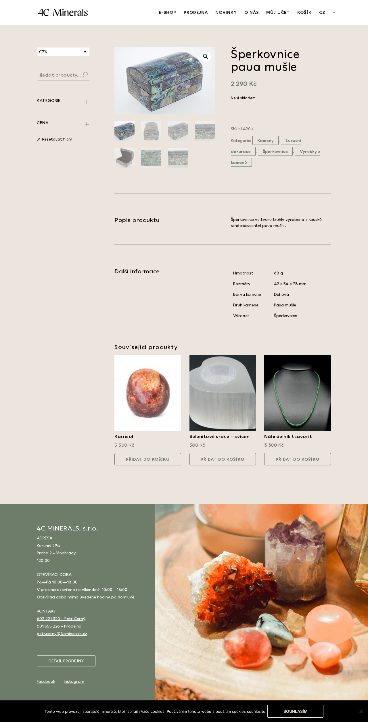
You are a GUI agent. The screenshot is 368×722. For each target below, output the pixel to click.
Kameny (265, 140)
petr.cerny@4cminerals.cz (62, 633)
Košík (304, 12)
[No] (361, 711)
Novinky (226, 12)
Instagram (74, 681)
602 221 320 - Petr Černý (61, 618)
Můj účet (278, 12)
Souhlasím (295, 711)
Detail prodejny (66, 661)
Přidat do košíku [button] (148, 459)
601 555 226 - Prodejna (59, 626)
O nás (251, 12)
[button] (205, 56)
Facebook (46, 681)
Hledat (92, 75)
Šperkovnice (275, 151)
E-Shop (167, 12)
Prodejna (196, 12)
